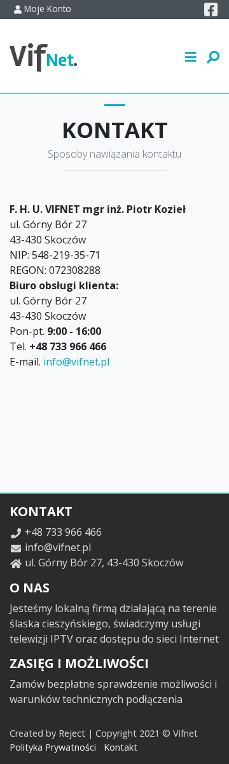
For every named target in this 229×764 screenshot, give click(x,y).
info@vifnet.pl (76, 362)
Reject (72, 733)
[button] (191, 56)
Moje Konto (46, 9)
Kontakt (120, 747)
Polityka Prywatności (53, 747)
